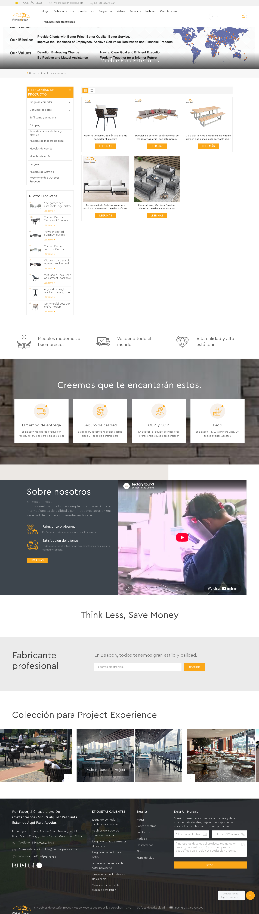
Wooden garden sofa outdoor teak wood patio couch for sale (57, 262)
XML (128, 907)
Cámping (35, 125)
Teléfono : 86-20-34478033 (36, 842)
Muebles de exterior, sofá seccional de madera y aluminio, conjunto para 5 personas (157, 137)
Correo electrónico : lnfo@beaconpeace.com (47, 849)
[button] (191, 778)
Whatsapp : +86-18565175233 (37, 856)
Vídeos (120, 11)
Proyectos (105, 11)
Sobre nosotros (64, 11)
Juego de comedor (41, 102)
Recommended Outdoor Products (44, 179)
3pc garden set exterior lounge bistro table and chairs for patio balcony (57, 205)
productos (85, 11)
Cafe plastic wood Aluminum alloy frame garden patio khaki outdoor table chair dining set (208, 137)
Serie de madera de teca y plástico (46, 133)
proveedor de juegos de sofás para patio (108, 865)
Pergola (34, 164)
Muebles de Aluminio (42, 172)
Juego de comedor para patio (107, 854)
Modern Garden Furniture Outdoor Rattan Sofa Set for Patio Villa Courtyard (56, 248)
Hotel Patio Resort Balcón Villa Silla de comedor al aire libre (105, 137)
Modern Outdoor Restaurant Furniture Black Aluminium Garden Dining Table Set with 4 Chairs (56, 219)
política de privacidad (151, 907)
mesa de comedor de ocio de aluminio (109, 876)
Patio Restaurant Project (105, 770)
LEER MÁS (49, 211)
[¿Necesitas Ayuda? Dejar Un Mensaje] (250, 895)
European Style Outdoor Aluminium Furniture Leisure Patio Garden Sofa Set (106, 207)
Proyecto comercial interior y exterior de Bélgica (220, 773)
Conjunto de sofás (41, 110)
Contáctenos (168, 11)
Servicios (135, 11)
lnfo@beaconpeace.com (68, 3)
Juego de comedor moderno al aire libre (105, 822)
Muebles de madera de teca (47, 141)
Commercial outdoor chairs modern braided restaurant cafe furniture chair (57, 305)
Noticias (150, 11)
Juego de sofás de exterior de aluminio (109, 844)
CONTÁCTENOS (32, 3)
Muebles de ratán (40, 156)
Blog (139, 851)
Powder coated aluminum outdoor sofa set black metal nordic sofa (56, 233)
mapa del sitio (145, 857)
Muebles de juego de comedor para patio (105, 833)
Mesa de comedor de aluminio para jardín (105, 887)
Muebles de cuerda (41, 148)
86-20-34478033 (104, 3)
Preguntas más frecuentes (58, 21)
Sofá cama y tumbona (43, 117)
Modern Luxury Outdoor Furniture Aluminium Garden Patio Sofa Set (156, 207)
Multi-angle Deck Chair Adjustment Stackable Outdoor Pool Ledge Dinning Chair (57, 277)
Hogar (46, 11)
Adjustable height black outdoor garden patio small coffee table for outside (57, 291)
